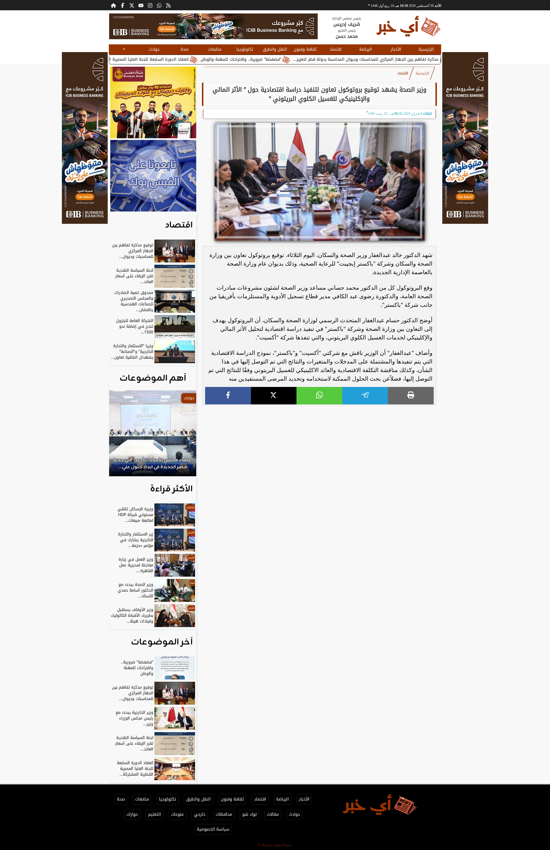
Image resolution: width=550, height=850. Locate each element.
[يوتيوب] (141, 5)
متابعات (214, 49)
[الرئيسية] (113, 5)
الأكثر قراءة (171, 489)
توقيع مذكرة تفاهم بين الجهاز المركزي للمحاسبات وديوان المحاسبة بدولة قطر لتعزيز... (412, 59)
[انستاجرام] (150, 5)
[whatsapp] (319, 395)
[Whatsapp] (159, 5)
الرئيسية (426, 49)
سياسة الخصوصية (213, 829)
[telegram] (365, 395)
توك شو (249, 814)
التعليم (154, 814)
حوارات (132, 814)
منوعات (177, 814)
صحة (184, 49)
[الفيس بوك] (122, 5)
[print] (411, 395)
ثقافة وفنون (305, 49)
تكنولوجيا (244, 49)
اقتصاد (335, 49)
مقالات (273, 814)
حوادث (154, 49)
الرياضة (365, 49)
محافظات (224, 814)
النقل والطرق (275, 49)
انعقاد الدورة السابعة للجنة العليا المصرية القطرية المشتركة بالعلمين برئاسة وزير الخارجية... (146, 59)
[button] (121, 436)
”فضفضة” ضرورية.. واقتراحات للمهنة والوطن (282, 59)
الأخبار (396, 49)
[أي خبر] (213, 26)
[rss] (168, 5)
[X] (274, 395)
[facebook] (228, 395)
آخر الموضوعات (162, 642)
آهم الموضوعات (152, 378)
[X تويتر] (131, 5)
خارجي (199, 814)
